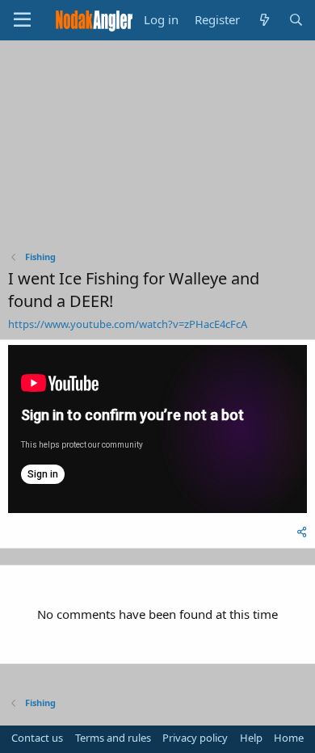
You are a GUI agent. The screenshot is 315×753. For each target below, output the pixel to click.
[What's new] (263, 20)
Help (251, 737)
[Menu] (22, 20)
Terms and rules (113, 737)
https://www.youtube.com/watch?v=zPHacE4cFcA (127, 324)
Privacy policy (195, 737)
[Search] (296, 20)
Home (289, 737)
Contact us (37, 737)
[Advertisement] (157, 149)
